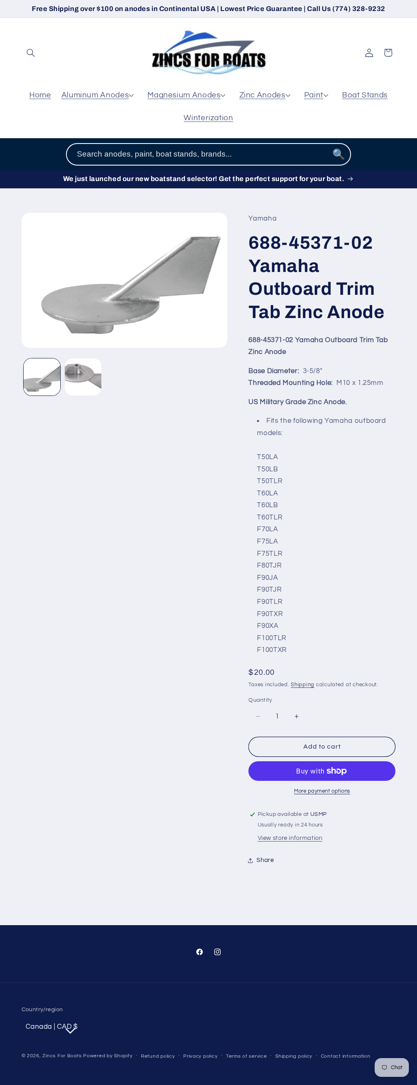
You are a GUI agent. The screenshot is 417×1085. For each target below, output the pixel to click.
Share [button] (265, 860)
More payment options (322, 791)
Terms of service (246, 1056)
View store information (290, 838)
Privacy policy (200, 1056)
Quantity (260, 700)
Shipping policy (293, 1056)
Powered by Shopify (107, 1056)
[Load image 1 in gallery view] (42, 377)
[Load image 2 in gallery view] (83, 377)
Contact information (346, 1056)
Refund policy (158, 1056)
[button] (31, 52)
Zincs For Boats (61, 1056)
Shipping (302, 684)
